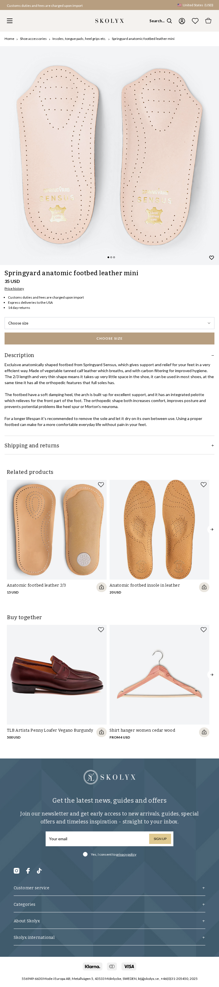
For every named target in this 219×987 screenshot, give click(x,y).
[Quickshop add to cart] (101, 587)
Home (9, 38)
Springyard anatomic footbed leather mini (143, 38)
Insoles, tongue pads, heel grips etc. (79, 38)
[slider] (109, 155)
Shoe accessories (33, 38)
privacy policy (126, 854)
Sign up (160, 839)
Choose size (18, 323)
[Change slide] (108, 257)
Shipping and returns (32, 445)
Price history (14, 288)
